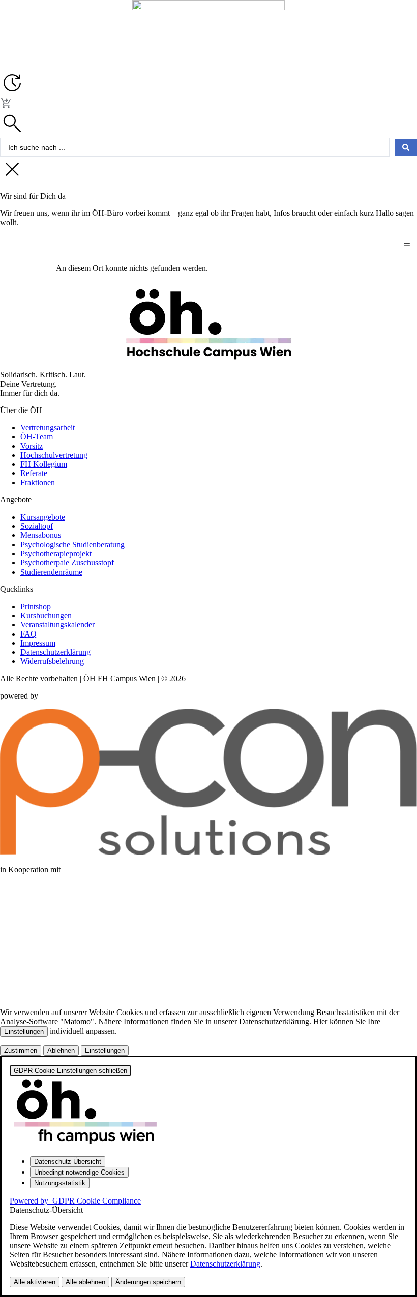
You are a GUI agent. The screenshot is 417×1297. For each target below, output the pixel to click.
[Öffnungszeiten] (12, 92)
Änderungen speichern (148, 1282)
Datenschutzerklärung (225, 1263)
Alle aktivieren (34, 1282)
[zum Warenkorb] (6, 106)
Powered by (75, 1200)
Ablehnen (61, 1050)
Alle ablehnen (85, 1282)
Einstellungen (24, 1031)
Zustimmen (20, 1050)
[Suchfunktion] (12, 133)
